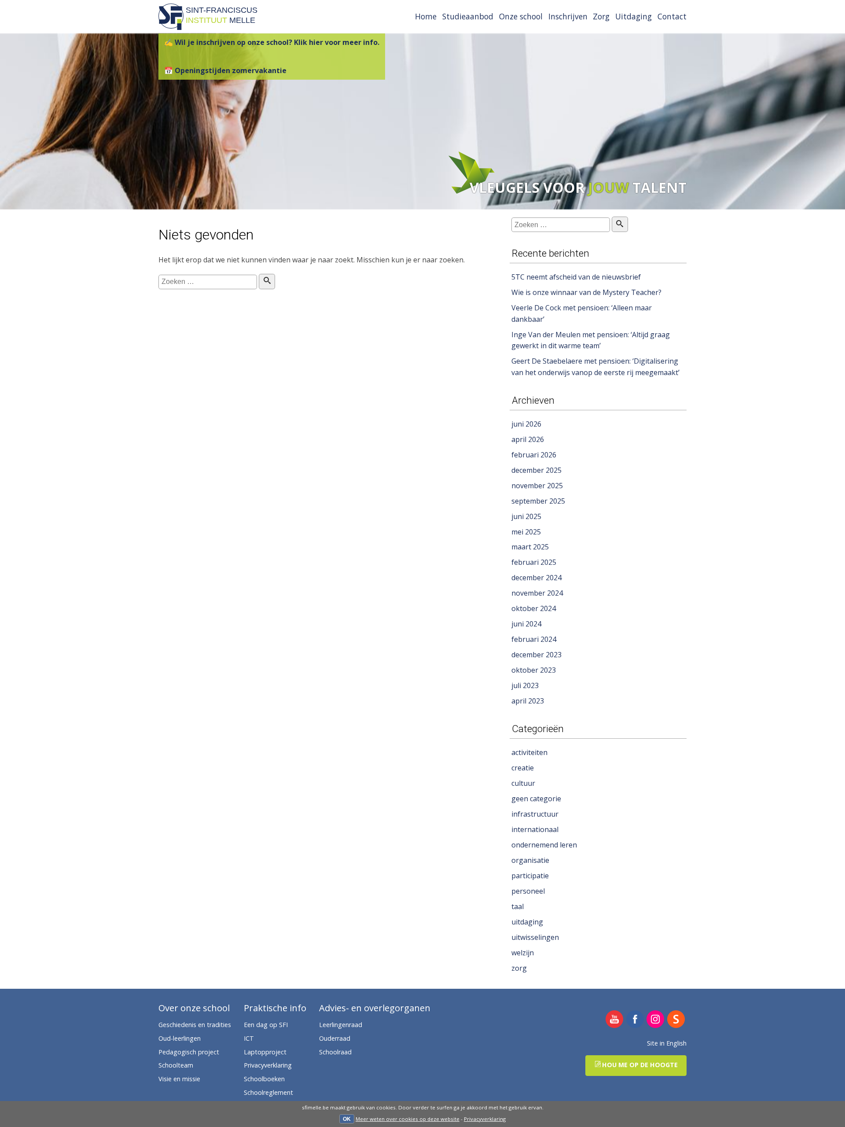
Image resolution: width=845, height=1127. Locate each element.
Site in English (667, 1043)
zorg (519, 968)
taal (517, 906)
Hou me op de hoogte (640, 1065)
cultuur (523, 783)
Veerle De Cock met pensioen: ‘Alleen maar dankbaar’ (581, 313)
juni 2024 (526, 624)
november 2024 (537, 593)
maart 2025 (530, 547)
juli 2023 (525, 685)
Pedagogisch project (188, 1052)
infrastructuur (534, 814)
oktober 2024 (533, 608)
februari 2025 (533, 562)
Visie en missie (179, 1079)
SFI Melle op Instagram (656, 1019)
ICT (249, 1038)
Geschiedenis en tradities (194, 1024)
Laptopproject (265, 1052)
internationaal (534, 829)
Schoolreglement (268, 1092)
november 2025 (537, 485)
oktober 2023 (533, 670)
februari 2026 (533, 455)
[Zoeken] (267, 281)
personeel (528, 891)
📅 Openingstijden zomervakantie (225, 70)
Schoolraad (335, 1052)
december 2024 (536, 577)
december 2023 (536, 654)
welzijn (522, 953)
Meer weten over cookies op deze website (407, 1119)
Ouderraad (334, 1038)
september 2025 (538, 501)
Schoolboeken (264, 1079)
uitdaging (527, 922)
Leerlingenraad (340, 1024)
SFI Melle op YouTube (615, 1019)
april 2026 (527, 439)
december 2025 (536, 470)
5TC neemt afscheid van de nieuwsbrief (576, 277)
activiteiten (529, 752)
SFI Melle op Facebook (635, 1019)
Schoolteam (175, 1065)
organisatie (530, 860)
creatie (522, 768)
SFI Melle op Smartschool (676, 1019)
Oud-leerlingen (179, 1038)
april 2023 (527, 701)
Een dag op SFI (266, 1024)
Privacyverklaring (485, 1119)
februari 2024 (533, 639)
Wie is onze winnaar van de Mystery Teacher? (586, 292)
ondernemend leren (544, 845)
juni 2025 (526, 516)
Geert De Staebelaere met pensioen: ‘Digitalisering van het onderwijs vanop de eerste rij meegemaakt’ (595, 366)
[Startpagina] (171, 27)
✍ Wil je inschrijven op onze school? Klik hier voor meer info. (271, 42)
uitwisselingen (535, 937)
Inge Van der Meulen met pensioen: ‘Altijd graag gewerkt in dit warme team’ (590, 340)
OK (347, 1119)
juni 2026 (526, 424)
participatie (530, 875)
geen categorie (536, 798)
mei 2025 (526, 532)
